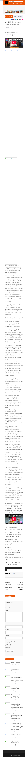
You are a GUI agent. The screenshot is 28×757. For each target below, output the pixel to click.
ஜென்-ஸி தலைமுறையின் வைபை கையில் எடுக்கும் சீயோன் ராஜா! (16, 742)
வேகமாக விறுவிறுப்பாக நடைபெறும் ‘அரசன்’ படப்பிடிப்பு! (16, 688)
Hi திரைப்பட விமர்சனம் (15, 662)
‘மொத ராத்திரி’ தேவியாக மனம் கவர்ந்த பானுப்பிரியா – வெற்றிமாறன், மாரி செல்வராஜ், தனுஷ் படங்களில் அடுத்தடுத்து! (17, 678)
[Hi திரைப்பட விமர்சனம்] (7, 664)
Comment (7, 610)
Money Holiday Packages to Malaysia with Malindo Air (20, 586)
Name (7, 624)
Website (7, 635)
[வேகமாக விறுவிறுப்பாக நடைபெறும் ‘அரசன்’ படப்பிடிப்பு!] (7, 689)
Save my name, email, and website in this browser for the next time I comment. (8, 645)
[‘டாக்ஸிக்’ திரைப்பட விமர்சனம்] (7, 671)
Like (18, 664)
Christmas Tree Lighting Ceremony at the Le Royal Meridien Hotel (8, 587)
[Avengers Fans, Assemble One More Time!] (7, 736)
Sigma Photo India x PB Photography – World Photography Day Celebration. (17, 696)
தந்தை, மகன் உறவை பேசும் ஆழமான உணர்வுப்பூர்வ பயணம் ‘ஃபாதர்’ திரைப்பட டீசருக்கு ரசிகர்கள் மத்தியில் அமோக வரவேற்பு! (17, 705)
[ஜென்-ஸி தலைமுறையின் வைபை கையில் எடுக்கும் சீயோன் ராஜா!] (7, 743)
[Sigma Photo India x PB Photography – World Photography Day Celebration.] (7, 697)
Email (7, 629)
